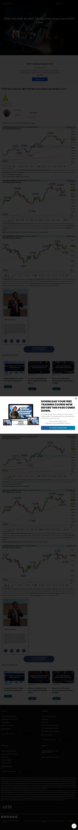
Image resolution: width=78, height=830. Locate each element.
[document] (39, 415)
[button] (75, 398)
